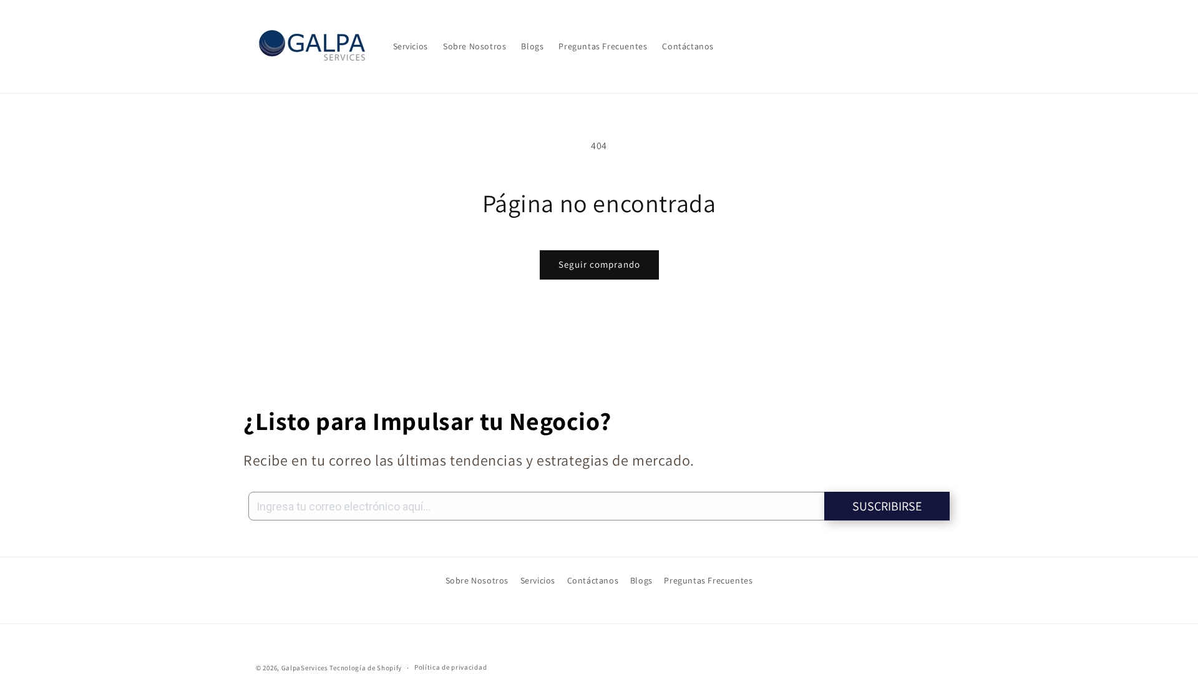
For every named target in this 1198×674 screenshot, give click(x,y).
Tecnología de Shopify (365, 667)
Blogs (641, 580)
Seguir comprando (599, 264)
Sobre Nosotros (477, 580)
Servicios (537, 580)
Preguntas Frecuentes (708, 580)
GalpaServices (304, 667)
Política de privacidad (450, 667)
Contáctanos (593, 580)
